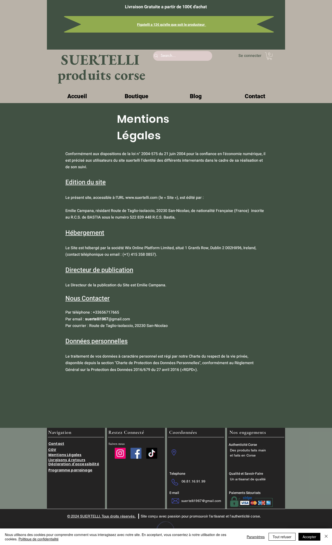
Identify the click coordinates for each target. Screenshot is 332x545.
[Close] (326, 536)
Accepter (309, 536)
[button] (269, 56)
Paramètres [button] (256, 536)
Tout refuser (282, 536)
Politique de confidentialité (38, 538)
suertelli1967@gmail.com (201, 501)
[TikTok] (151, 453)
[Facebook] (136, 453)
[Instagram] (120, 453)
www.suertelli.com (141, 198)
